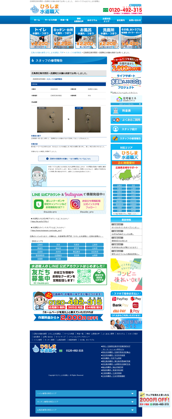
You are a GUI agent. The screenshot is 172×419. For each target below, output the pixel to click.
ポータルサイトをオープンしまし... (125, 227)
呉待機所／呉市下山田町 (112, 358)
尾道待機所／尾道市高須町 (112, 370)
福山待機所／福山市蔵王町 (112, 367)
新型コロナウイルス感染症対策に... (125, 254)
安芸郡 (76, 255)
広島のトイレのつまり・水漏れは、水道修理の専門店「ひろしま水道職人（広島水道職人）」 (67, 236)
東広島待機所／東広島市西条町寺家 (116, 361)
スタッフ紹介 (133, 334)
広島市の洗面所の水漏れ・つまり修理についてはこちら (70, 159)
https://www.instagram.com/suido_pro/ (46, 230)
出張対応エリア (107, 19)
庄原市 (40, 252)
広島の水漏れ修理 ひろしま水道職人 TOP (47, 53)
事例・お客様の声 (79, 19)
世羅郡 (40, 259)
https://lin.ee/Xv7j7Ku (40, 221)
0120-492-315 (74, 350)
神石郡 (58, 259)
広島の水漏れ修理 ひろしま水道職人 (47, 334)
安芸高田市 (40, 255)
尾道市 (40, 248)
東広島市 (76, 252)
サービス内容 (51, 19)
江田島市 (58, 255)
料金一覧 (65, 19)
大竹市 (58, 252)
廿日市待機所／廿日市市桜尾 (113, 355)
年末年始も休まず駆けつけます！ (125, 247)
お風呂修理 (61, 340)
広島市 (40, 244)
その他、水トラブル (87, 340)
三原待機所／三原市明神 (112, 373)
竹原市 (76, 244)
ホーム (37, 19)
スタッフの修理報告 (73, 53)
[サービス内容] (46, 19)
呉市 (58, 244)
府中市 (76, 248)
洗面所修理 (72, 340)
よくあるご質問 (108, 334)
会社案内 (121, 19)
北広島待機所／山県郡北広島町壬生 (116, 364)
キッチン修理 (49, 340)
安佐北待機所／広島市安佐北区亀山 (116, 352)
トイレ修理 (37, 340)
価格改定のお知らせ (119, 241)
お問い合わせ (135, 19)
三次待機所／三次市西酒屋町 (113, 376)
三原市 (94, 244)
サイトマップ (61, 337)
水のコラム (93, 19)
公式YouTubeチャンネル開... (123, 234)
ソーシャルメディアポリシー (79, 337)
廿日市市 (94, 252)
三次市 (94, 248)
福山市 (58, 248)
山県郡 (94, 255)
